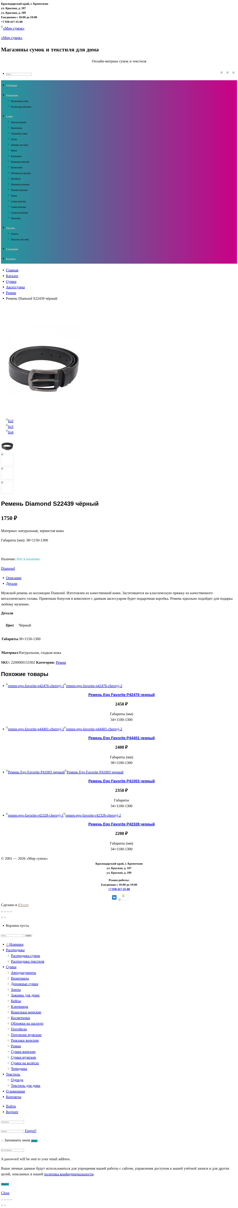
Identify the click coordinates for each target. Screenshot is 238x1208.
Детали (11, 583)
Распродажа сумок (19, 101)
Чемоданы (16, 218)
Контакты (11, 259)
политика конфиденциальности (68, 1174)
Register (12, 1112)
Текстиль (10, 228)
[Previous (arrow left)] (2, 917)
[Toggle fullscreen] (8, 911)
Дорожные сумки (19, 133)
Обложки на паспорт (21, 173)
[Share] (5, 911)
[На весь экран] (8, 1199)
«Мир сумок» (11, 38)
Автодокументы (18, 122)
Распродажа (12, 95)
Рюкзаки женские (19, 190)
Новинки (12, 85)
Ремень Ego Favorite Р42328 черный (121, 824)
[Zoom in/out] (11, 911)
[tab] (121, 578)
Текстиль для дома (20, 239)
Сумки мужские (18, 207)
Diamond (8, 568)
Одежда (14, 233)
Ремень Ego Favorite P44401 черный (121, 738)
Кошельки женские (20, 161)
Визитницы (16, 128)
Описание (13, 578)
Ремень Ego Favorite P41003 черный (121, 781)
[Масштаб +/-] (11, 1199)
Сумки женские (18, 201)
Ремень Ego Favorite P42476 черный (121, 694)
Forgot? (30, 1131)
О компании (12, 249)
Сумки (9, 116)
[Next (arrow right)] (5, 917)
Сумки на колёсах (19, 212)
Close (5, 1193)
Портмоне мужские (20, 184)
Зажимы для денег (19, 145)
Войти (11, 1106)
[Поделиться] (5, 1199)
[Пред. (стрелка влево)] (2, 1205)
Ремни (14, 195)
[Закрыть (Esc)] (2, 1199)
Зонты (14, 139)
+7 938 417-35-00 (119, 889)
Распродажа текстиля (21, 106)
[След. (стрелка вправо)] (5, 1205)
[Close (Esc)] (2, 911)
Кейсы (14, 150)
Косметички (16, 167)
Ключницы (16, 156)
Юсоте (23, 905)
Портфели (16, 178)
